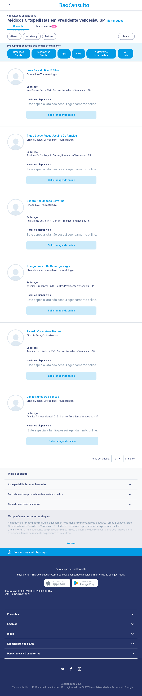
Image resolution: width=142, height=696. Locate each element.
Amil (64, 53)
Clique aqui (30, 552)
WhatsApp (32, 36)
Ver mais (125, 54)
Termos (116, 687)
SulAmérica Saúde (43, 54)
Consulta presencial (18, 27)
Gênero (14, 36)
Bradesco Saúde (18, 54)
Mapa (126, 36)
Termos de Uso (20, 687)
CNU (78, 53)
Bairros (49, 36)
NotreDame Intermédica (101, 54)
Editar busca (115, 20)
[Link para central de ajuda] (9, 552)
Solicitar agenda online (61, 114)
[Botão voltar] (9, 5)
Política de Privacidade (45, 687)
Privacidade (102, 687)
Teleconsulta (46, 26)
